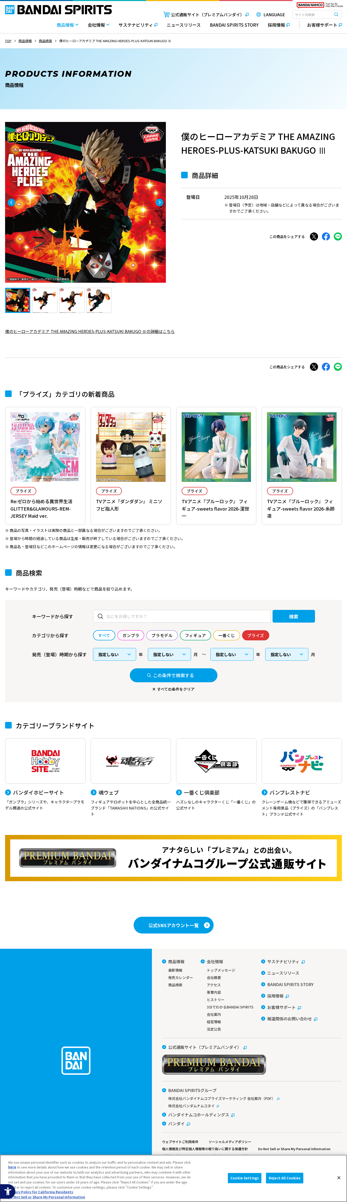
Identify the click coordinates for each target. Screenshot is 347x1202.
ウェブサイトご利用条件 (180, 1141)
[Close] (338, 1177)
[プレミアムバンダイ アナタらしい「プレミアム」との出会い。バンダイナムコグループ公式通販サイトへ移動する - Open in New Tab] (173, 858)
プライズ (23, 491)
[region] (173, 1178)
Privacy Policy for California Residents (40, 1192)
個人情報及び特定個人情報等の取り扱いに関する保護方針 (205, 1148)
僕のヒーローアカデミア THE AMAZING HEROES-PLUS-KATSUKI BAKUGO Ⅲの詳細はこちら (90, 331)
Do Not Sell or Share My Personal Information (294, 1148)
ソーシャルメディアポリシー (230, 1141)
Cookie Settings (244, 1178)
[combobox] (317, 14)
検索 (293, 616)
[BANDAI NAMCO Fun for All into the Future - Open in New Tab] (320, 7)
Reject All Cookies (285, 1178)
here (12, 1167)
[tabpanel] (85, 202)
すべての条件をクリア (176, 689)
